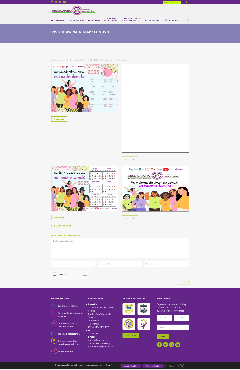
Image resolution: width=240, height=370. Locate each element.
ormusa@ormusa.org (98, 340)
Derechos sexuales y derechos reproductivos (69, 343)
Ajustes (172, 366)
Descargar (59, 119)
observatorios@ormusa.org (101, 346)
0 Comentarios (107, 60)
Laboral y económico (68, 306)
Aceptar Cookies (131, 366)
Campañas (80, 60)
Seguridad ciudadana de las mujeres (71, 315)
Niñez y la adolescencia (69, 333)
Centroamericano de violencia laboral (67, 325)
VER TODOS (131, 335)
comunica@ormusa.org (99, 343)
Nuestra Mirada (65, 351)
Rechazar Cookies (153, 366)
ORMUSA (93, 60)
